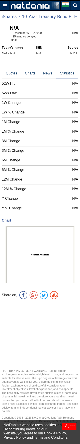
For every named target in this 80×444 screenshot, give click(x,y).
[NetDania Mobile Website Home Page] (35, 5)
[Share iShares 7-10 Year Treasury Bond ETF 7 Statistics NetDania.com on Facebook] (23, 295)
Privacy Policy (15, 437)
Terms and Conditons (50, 437)
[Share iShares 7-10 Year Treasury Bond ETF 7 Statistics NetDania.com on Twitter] (43, 295)
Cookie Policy (55, 433)
